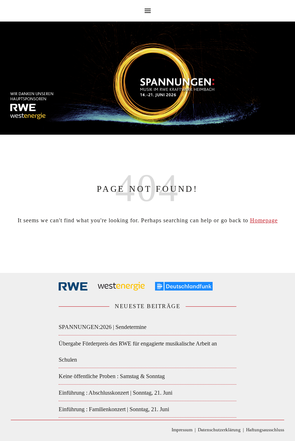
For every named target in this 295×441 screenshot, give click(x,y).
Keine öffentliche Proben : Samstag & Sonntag (112, 376)
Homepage (264, 220)
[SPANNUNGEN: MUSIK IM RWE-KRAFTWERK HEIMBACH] (147, 81)
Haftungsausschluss (265, 429)
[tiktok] (24, 430)
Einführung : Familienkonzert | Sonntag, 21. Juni (114, 409)
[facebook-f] (13, 430)
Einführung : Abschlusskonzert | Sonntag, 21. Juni (115, 393)
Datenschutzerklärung (219, 429)
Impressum (182, 429)
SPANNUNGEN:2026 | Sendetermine (102, 327)
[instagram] (34, 430)
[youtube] (45, 430)
